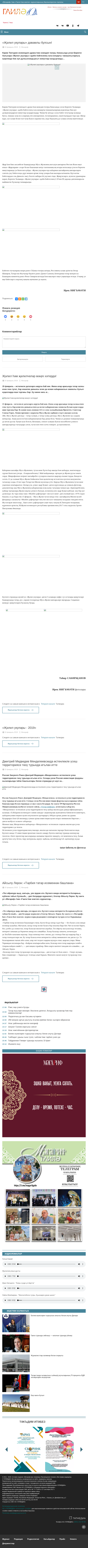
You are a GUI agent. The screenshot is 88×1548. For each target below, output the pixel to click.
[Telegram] (78, 26)
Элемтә (73, 1539)
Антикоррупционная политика (13, 1506)
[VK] (57, 26)
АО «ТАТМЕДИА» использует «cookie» (16, 1508)
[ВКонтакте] (16, 299)
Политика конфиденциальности (14, 1513)
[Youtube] (67, 26)
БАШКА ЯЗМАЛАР (44, 1051)
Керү (11, 22)
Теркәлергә (65, 359)
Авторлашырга (22, 359)
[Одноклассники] (19, 299)
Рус (83, 2)
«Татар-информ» (47, 807)
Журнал (5, 1539)
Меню (6, 32)
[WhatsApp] (23, 299)
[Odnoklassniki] (72, 26)
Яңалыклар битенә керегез (19, 710)
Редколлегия (33, 1539)
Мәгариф (24, 47)
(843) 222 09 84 (80, 1522)
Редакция (18, 1539)
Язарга (44, 352)
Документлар (8, 1543)
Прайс (62, 1539)
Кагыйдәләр (49, 1539)
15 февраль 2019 (11, 47)
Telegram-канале (48, 704)
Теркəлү (5, 22)
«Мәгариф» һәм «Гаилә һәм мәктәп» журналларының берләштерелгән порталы (32, 2)
